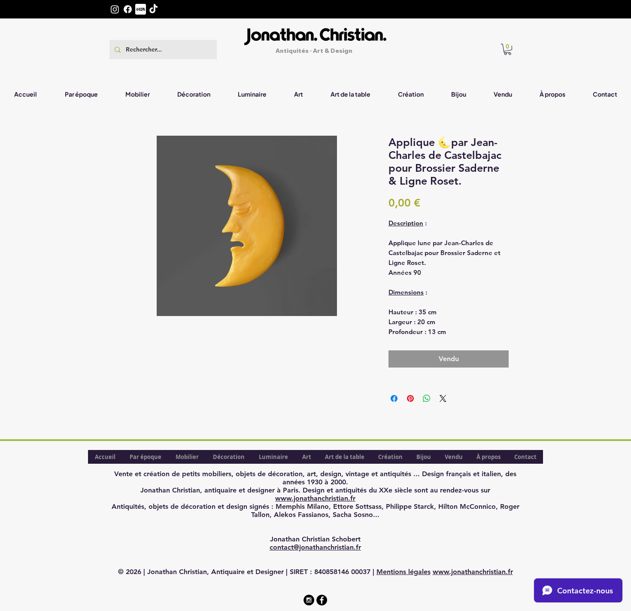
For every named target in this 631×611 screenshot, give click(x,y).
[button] (507, 49)
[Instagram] (114, 9)
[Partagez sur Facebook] (394, 398)
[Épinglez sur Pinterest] (410, 398)
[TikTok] (153, 9)
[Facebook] (127, 9)
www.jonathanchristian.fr (315, 498)
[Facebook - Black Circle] (321, 600)
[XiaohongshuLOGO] (140, 9)
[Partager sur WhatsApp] (427, 398)
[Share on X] (443, 398)
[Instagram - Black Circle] (308, 600)
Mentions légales (403, 572)
